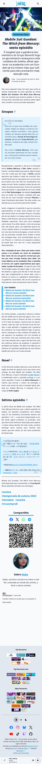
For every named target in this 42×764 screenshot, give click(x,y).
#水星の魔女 (34, 443)
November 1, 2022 (10, 473)
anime (6, 492)
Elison (15, 748)
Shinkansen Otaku (21, 34)
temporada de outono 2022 (19, 496)
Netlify (21, 751)
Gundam (8, 499)
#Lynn (35, 451)
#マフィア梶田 (10, 454)
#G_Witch (34, 465)
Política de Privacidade (21, 753)
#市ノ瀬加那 (23, 451)
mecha (20, 499)
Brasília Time (32, 746)
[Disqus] (21, 617)
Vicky (13, 79)
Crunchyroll (10, 503)
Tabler (26, 748)
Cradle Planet (33, 375)
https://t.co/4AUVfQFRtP (20, 465)
